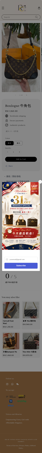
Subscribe (21, 265)
